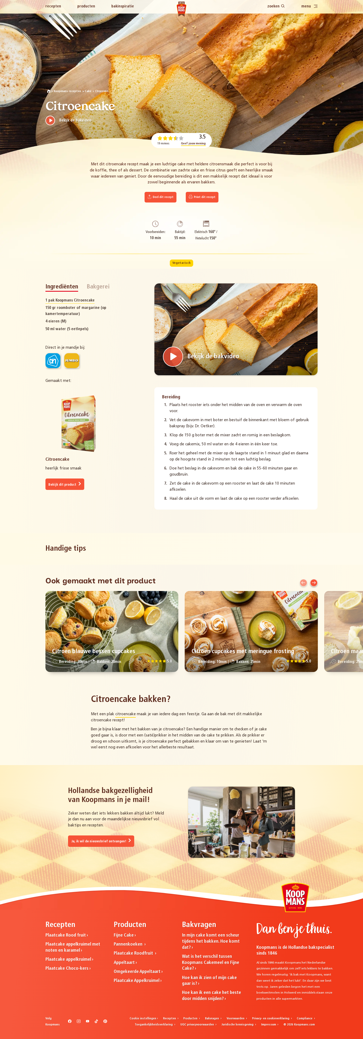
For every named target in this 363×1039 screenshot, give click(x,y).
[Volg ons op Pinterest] (105, 1022)
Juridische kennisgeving (238, 1024)
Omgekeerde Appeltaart (137, 971)
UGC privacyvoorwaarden (197, 1024)
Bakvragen (212, 1018)
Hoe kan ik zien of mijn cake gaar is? (209, 981)
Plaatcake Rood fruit (65, 935)
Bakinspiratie (122, 6)
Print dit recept (204, 197)
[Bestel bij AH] (52, 360)
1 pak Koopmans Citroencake (70, 301)
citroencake (125, 714)
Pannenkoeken (128, 944)
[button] (303, 583)
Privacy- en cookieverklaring (271, 1018)
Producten (86, 6)
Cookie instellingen (143, 1018)
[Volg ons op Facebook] (69, 1022)
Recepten (53, 6)
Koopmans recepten (67, 91)
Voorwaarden (236, 1018)
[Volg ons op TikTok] (96, 1022)
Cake (88, 91)
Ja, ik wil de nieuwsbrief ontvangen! (99, 841)
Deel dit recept (163, 197)
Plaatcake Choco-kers (66, 968)
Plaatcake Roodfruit (134, 953)
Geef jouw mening (193, 143)
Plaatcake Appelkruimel (136, 980)
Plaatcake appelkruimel (68, 959)
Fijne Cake (124, 935)
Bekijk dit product (62, 484)
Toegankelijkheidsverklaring (154, 1024)
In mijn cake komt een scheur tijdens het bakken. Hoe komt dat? (211, 941)
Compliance (305, 1018)
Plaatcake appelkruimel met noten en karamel (72, 947)
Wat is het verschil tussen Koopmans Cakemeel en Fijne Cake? (210, 962)
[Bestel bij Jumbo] (71, 360)
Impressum (269, 1024)
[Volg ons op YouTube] (87, 1022)
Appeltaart (124, 962)
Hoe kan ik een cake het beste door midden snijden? (211, 995)
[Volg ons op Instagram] (78, 1022)
